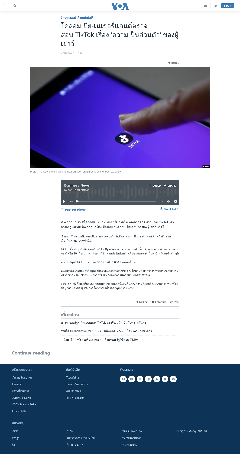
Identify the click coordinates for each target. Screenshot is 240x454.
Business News (77, 185)
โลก (14, 444)
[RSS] (156, 379)
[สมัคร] (173, 379)
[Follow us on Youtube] (131, 379)
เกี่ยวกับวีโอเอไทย (22, 377)
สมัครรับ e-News (21, 397)
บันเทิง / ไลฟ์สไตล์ (132, 431)
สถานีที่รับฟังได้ (20, 391)
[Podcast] (165, 379)
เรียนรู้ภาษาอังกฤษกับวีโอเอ (191, 431)
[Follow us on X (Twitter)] (140, 379)
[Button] (173, 63)
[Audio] (216, 6)
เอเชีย (15, 431)
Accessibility (19, 411)
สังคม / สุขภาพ (75, 444)
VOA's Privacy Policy (24, 404)
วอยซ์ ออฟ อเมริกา (78, 190)
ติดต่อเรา (17, 384)
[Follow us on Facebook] (123, 379)
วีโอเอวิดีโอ (72, 377)
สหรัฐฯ (15, 437)
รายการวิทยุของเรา (77, 384)
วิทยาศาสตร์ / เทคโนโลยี (77, 17)
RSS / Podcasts (75, 397)
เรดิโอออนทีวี (73, 391)
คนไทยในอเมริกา (131, 437)
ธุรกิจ (70, 431)
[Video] (205, 6)
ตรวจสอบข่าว (129, 444)
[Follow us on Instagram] (148, 379)
